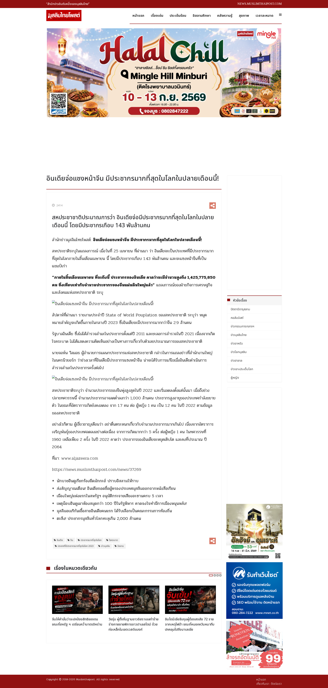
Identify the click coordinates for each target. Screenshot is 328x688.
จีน (71, 540)
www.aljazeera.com (79, 458)
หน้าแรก (138, 15)
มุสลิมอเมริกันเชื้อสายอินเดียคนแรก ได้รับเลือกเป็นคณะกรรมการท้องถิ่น (114, 511)
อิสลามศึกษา (202, 15)
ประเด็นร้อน (178, 15)
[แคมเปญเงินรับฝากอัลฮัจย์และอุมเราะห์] (254, 532)
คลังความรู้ (224, 15)
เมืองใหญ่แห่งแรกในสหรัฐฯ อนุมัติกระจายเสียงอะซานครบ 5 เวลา (110, 496)
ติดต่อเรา (276, 684)
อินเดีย (60, 540)
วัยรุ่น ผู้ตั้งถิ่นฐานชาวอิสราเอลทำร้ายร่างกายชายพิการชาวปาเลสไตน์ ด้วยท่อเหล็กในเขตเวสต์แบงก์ (77, 624)
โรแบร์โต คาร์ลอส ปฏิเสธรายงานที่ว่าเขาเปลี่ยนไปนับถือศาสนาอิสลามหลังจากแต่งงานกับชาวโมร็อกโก (189, 624)
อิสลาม (120, 546)
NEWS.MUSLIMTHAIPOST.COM (259, 3)
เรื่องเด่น (157, 15)
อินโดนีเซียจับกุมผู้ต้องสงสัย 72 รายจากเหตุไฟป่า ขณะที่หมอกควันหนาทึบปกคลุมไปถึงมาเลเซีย (133, 624)
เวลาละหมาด (264, 15)
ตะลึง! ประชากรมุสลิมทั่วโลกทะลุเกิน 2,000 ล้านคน (99, 518)
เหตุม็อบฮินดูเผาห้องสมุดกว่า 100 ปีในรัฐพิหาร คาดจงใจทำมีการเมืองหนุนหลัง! (122, 503)
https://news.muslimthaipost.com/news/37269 (96, 469)
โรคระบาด (113, 540)
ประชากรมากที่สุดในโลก (91, 540)
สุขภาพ (244, 15)
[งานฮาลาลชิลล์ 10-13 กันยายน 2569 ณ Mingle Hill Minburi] (164, 72)
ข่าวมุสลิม (105, 546)
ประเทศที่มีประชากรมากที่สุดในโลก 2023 (76, 546)
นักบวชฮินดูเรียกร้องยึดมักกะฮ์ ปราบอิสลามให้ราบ (97, 481)
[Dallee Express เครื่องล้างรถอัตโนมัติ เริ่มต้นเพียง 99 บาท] (254, 644)
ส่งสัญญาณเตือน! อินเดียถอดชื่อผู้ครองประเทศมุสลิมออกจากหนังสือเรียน (116, 488)
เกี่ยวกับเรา (262, 684)
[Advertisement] (164, 144)
